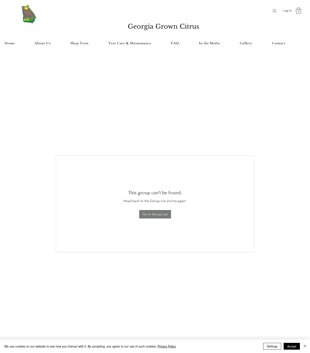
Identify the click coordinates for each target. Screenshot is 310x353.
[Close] (304, 346)
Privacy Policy (167, 346)
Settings (272, 346)
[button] (298, 10)
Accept (291, 346)
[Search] (274, 11)
